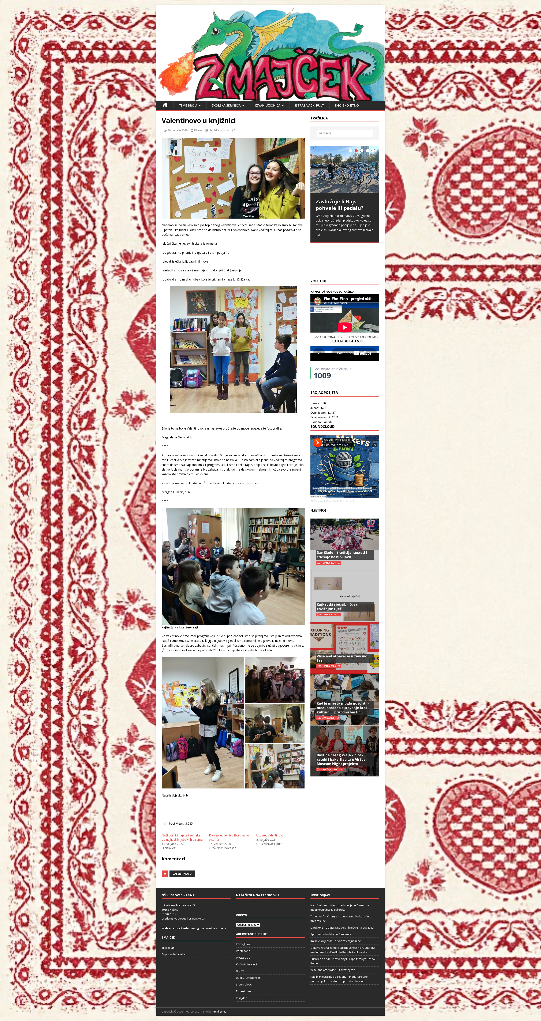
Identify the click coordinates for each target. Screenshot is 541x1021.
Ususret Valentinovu (270, 835)
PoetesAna (243, 951)
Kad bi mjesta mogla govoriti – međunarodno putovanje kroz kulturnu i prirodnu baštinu (343, 707)
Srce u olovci (244, 984)
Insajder (241, 998)
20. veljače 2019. (178, 130)
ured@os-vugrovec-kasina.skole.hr (184, 918)
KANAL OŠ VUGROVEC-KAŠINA (332, 292)
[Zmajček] (270, 98)
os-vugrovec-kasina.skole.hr (208, 928)
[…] (371, 265)
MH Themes (219, 1011)
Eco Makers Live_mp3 (343, 501)
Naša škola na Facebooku (257, 895)
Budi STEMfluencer (248, 978)
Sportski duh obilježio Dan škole (330, 934)
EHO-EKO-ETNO (347, 105)
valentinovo (182, 874)
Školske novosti (219, 130)
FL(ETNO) (318, 510)
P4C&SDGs (243, 957)
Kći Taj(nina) (243, 944)
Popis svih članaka (174, 954)
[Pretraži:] (345, 133)
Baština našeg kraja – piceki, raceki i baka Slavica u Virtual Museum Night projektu (342, 759)
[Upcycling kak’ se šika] (344, 172)
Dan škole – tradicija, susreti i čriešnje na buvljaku (342, 554)
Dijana (198, 130)
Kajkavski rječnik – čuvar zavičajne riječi (338, 606)
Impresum (168, 948)
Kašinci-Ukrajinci (246, 964)
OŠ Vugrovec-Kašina (320, 501)
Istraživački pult (309, 105)
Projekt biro (243, 991)
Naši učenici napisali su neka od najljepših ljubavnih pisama (182, 837)
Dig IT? (240, 971)
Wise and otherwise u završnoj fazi (343, 658)
